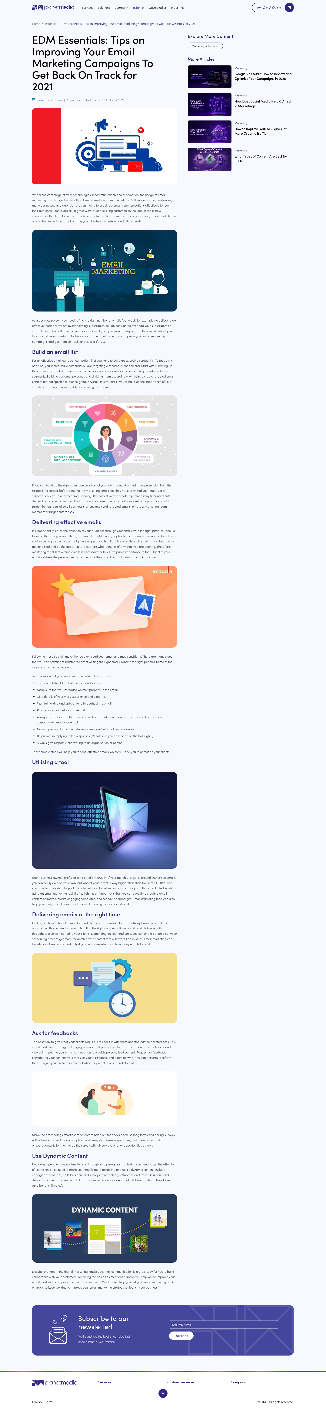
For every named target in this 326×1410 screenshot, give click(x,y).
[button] (63, 1383)
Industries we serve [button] (179, 1382)
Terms (49, 1402)
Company (121, 7)
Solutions (104, 7)
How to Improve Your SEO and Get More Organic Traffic (261, 131)
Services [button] (104, 1382)
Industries (177, 7)
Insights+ (138, 7)
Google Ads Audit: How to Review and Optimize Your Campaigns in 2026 (263, 76)
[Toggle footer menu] (163, 1393)
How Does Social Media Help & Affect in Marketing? (263, 103)
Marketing (241, 68)
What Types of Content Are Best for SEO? (261, 158)
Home (36, 23)
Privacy (37, 1402)
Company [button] (238, 1382)
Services (87, 7)
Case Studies (158, 7)
